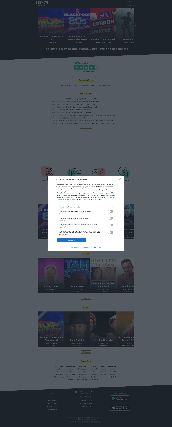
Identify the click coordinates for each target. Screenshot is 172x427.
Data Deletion (74, 247)
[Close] (120, 180)
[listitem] (86, 207)
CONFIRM (71, 240)
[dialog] (86, 213)
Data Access (86, 247)
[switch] (110, 211)
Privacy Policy (97, 247)
